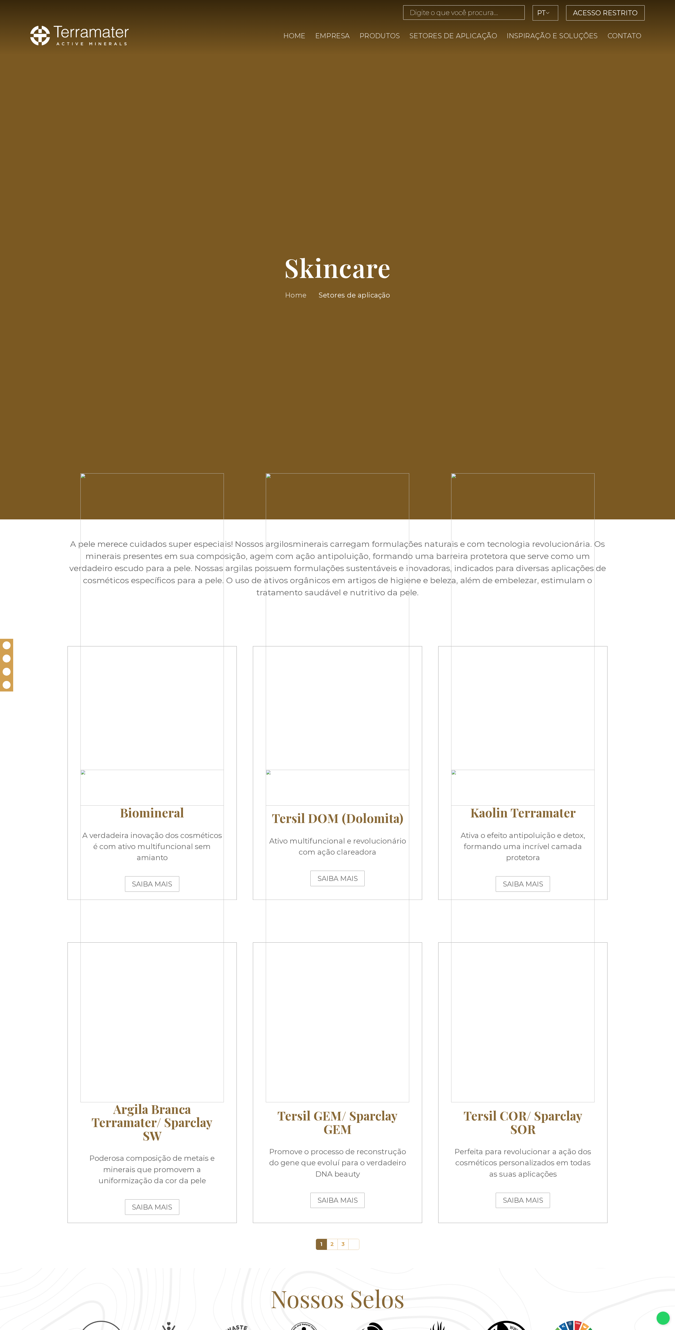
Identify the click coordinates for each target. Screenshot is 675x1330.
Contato (625, 36)
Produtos (380, 36)
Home (294, 36)
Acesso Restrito (605, 13)
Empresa (332, 36)
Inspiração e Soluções (552, 36)
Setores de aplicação (453, 36)
